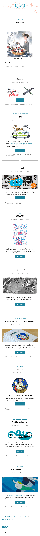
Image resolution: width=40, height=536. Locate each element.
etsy (15, 455)
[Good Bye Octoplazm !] (20, 435)
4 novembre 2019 (16, 273)
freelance (13, 104)
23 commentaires (25, 472)
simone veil (28, 356)
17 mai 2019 (16, 372)
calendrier (12, 506)
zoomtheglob (31, 308)
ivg (29, 408)
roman (31, 408)
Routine (20, 79)
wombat (20, 203)
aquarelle (19, 19)
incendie (17, 202)
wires (13, 155)
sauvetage (8, 155)
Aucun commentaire (24, 25)
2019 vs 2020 (20, 216)
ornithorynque (9, 203)
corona (20, 66)
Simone (20, 369)
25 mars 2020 (15, 25)
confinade (8, 66)
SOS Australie (20, 168)
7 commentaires (25, 273)
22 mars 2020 (15, 82)
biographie (8, 356)
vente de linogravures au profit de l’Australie (21, 143)
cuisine (23, 66)
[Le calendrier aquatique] (20, 484)
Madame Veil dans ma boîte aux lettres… (20, 321)
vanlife (24, 308)
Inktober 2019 (20, 270)
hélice (21, 455)
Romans (24, 318)
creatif (11, 455)
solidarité (13, 203)
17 (31, 516)
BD (22, 19)
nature (28, 154)
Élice (6, 533)
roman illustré (23, 356)
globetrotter (12, 308)
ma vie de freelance (23, 104)
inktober (26, 296)
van (11, 155)
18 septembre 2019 (16, 324)
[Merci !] (20, 132)
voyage (17, 203)
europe (14, 356)
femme (23, 408)
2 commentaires (26, 324)
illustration (27, 408)
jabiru (21, 202)
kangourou (22, 154)
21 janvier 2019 (16, 472)
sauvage (31, 154)
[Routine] (20, 91)
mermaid (20, 506)
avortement (8, 408)
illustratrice (17, 104)
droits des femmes (17, 408)
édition (12, 356)
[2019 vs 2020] (20, 234)
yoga (31, 104)
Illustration (21, 165)
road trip (19, 308)
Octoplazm (24, 418)
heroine (17, 356)
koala (27, 202)
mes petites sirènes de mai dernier (17, 495)
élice (13, 455)
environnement (16, 154)
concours (16, 506)
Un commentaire (24, 372)
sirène (26, 506)
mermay (23, 506)
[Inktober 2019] (20, 285)
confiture (17, 66)
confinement (12, 66)
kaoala (25, 154)
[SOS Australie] (20, 182)
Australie (17, 113)
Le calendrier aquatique (20, 470)
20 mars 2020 (15, 120)
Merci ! (20, 117)
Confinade (20, 23)
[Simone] (20, 385)
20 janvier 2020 (15, 171)
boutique (8, 455)
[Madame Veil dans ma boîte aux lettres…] (20, 335)
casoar (14, 202)
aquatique (8, 506)
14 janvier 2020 (15, 219)
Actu (16, 75)
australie (11, 154)
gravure (16, 165)
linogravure (25, 113)
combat (12, 408)
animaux (8, 154)
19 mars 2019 (16, 425)
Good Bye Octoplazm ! (20, 422)
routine (28, 104)
